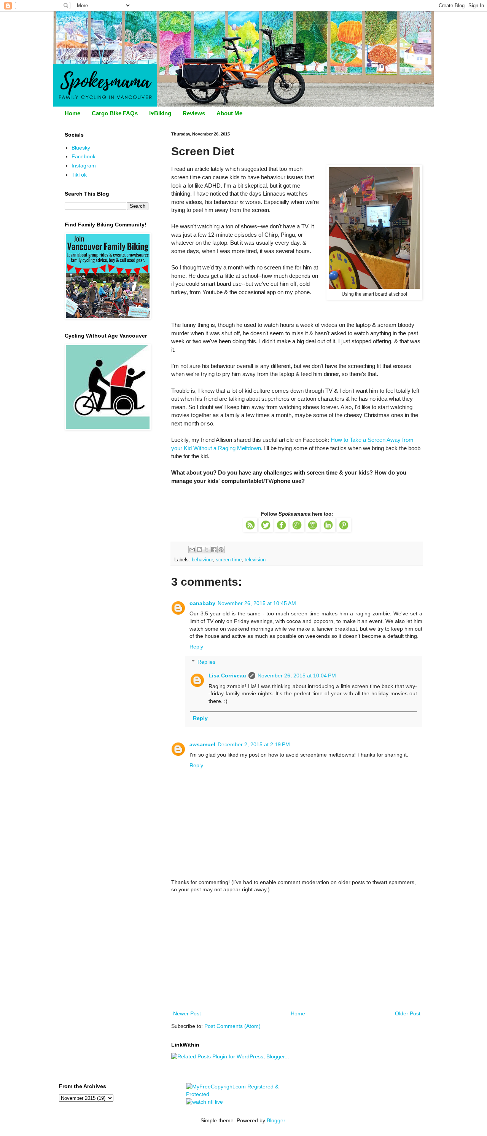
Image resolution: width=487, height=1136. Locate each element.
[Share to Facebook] (214, 549)
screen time (229, 559)
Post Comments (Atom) (232, 1026)
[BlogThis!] (199, 549)
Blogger (276, 1120)
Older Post (407, 1013)
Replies (206, 662)
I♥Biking (160, 113)
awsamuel (202, 744)
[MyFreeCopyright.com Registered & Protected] (243, 1094)
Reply (196, 647)
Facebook (83, 156)
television (255, 559)
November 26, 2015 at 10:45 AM (257, 603)
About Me (229, 113)
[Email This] (192, 549)
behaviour (202, 559)
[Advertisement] (297, 951)
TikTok (79, 175)
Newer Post (187, 1013)
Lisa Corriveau (227, 675)
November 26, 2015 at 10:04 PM (297, 675)
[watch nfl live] (204, 1102)
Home (72, 113)
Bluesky (81, 148)
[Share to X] (206, 549)
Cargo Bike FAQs (115, 113)
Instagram (84, 166)
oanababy (202, 603)
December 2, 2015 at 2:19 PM (254, 744)
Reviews (194, 113)
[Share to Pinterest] (221, 549)
